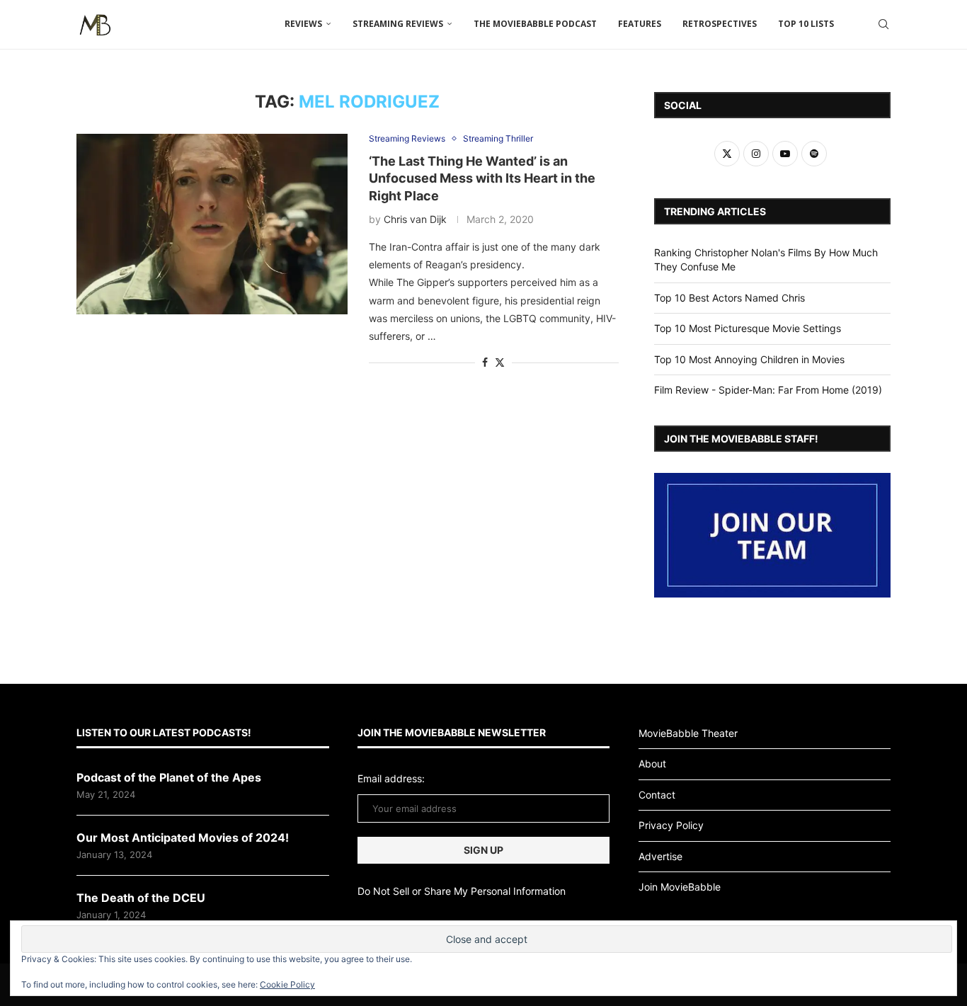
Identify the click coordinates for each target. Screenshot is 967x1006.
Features (639, 24)
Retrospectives (719, 24)
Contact (657, 795)
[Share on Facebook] (485, 362)
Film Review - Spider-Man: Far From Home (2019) (768, 390)
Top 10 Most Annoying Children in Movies (749, 359)
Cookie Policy (287, 984)
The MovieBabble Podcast (535, 24)
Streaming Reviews (398, 24)
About (652, 764)
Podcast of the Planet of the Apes (168, 777)
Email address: (391, 778)
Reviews (303, 24)
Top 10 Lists (806, 24)
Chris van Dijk (415, 219)
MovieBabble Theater (688, 733)
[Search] (883, 24)
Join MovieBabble (680, 887)
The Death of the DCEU (140, 898)
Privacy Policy (671, 825)
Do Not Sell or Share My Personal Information (461, 891)
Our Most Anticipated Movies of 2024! (182, 837)
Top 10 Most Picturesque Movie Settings (747, 328)
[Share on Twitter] (500, 362)
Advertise (660, 856)
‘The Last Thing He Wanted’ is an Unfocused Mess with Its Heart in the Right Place (482, 178)
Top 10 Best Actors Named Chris (729, 298)
